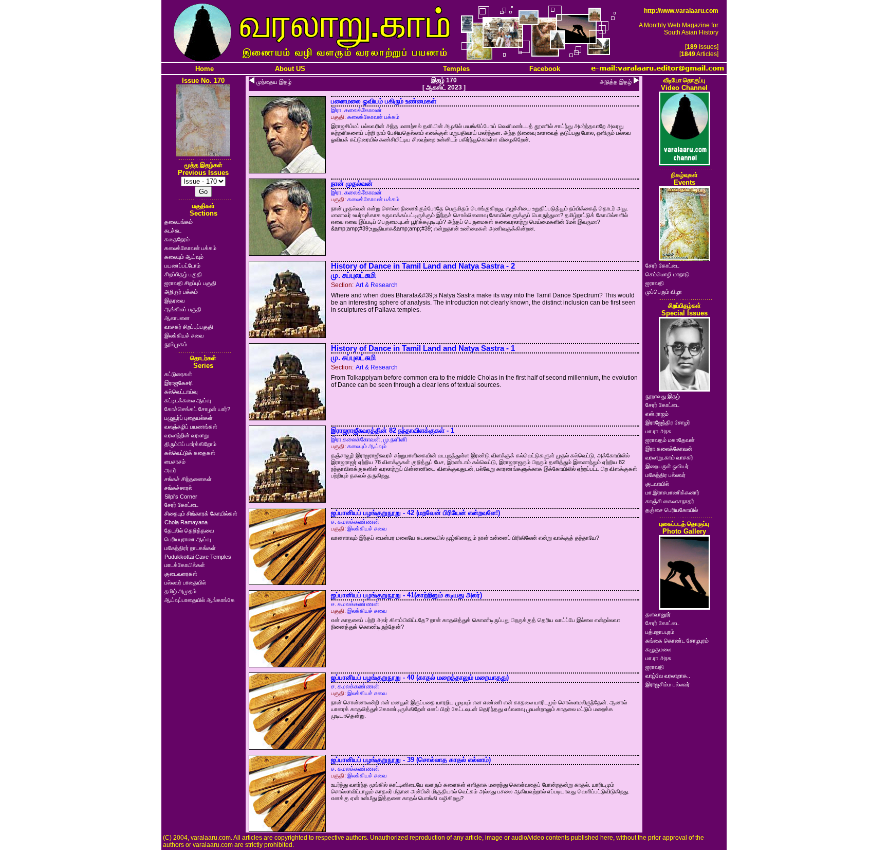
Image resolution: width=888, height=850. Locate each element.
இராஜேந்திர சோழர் (667, 422)
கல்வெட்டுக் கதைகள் (189, 453)
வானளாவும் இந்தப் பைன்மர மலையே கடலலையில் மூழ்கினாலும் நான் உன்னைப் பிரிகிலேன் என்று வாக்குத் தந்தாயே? (465, 538)
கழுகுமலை (658, 649)
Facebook (544, 69)
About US (290, 69)
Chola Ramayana (186, 522)
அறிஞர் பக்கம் (181, 292)
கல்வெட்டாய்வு (180, 391)
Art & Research (377, 285)
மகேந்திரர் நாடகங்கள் (190, 548)
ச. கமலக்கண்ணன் (355, 521)
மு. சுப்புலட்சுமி (353, 275)
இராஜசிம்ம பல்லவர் (667, 684)
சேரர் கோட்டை (181, 505)
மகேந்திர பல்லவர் (665, 475)
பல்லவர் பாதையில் (185, 582)
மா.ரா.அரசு (658, 431)
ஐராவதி (654, 283)
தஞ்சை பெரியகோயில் (671, 510)
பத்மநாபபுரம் (659, 632)
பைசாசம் (175, 461)
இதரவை (174, 300)
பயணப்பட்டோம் (182, 265)
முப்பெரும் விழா (663, 292)
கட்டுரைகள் (178, 374)
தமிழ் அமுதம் (180, 591)
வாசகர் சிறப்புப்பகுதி (188, 327)
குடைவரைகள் (180, 574)
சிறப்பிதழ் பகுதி (183, 274)
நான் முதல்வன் (352, 183)
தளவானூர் (658, 614)
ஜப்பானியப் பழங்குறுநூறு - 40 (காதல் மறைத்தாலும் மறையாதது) (420, 677)
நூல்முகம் (175, 344)
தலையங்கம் (178, 222)
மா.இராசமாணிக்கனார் (672, 492)
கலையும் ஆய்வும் (183, 257)
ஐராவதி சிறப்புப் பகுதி (190, 283)
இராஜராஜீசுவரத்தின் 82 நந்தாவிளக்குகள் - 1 (392, 430)
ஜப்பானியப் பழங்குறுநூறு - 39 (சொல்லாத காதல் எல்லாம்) (411, 760)
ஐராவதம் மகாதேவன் (670, 440)
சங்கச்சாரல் (178, 488)
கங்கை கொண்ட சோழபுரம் (677, 641)
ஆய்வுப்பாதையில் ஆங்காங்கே (199, 600)
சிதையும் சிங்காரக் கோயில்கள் (200, 513)
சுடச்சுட (172, 230)
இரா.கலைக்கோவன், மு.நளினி (369, 439)
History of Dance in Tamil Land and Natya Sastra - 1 (423, 348)
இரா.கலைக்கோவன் (668, 449)
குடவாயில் (657, 484)
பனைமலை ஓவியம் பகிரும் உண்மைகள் (383, 101)
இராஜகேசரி (178, 383)
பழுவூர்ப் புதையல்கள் (188, 418)
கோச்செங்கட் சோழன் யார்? (197, 409)
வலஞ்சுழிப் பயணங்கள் (190, 426)
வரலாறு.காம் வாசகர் (669, 457)
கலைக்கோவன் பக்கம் (190, 248)
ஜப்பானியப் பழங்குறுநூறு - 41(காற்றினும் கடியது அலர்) (406, 595)
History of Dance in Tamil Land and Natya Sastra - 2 (423, 266)
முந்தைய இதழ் (273, 82)
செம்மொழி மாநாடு (667, 274)
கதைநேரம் (177, 239)
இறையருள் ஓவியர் (667, 466)
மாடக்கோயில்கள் (184, 565)
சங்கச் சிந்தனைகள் (188, 479)
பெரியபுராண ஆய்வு (187, 539)
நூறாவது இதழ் (662, 396)
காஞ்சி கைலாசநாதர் (669, 501)
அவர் (170, 470)
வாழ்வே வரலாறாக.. (667, 675)
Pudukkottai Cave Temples (197, 557)
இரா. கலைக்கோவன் (356, 110)
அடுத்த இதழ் (616, 82)
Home (204, 69)
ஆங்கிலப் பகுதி (182, 309)
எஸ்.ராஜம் (657, 414)
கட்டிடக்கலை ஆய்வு (187, 400)
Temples (456, 69)
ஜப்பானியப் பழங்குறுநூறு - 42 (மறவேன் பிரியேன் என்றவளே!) (415, 513)
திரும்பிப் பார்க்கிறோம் (190, 444)
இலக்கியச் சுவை (183, 335)
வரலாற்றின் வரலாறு (186, 435)
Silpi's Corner (180, 496)
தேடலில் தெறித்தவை (189, 530)
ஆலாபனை (177, 318)
